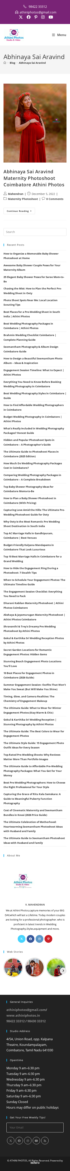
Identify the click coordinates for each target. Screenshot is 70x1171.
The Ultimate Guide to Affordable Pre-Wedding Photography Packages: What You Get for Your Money (33, 770)
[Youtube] (36, 1140)
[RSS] (45, 1140)
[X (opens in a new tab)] (21, 17)
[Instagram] (39, 939)
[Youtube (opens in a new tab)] (50, 17)
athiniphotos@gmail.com (26, 1010)
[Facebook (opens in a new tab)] (28, 17)
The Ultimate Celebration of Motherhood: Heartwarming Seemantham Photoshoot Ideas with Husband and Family (33, 826)
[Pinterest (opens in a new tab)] (35, 17)
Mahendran (15, 194)
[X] (21, 939)
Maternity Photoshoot (23, 199)
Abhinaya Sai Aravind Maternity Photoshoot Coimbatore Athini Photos (34, 178)
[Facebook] (30, 939)
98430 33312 (36, 1021)
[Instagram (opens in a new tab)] (43, 17)
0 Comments (54, 199)
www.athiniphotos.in (23, 1015)
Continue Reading (21, 211)
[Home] (5, 63)
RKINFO (35, 1163)
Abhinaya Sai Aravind (32, 63)
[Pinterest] (48, 939)
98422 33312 (15, 1021)
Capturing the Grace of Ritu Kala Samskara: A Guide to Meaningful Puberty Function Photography (32, 798)
